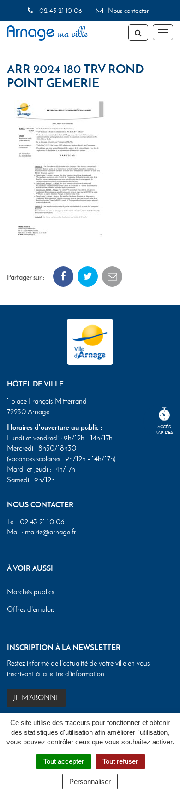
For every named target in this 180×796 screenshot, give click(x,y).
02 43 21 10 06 (59, 10)
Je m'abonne (36, 697)
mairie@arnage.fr (50, 531)
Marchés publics (30, 591)
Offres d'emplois (30, 609)
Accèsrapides (164, 429)
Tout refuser (120, 761)
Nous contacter (127, 10)
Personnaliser (90, 781)
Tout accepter (63, 761)
